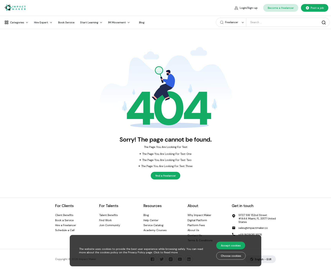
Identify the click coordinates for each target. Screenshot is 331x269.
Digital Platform (197, 220)
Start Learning (89, 22)
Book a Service (64, 220)
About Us (193, 230)
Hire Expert (41, 22)
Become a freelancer (281, 8)
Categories (17, 22)
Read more (171, 252)
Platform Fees (196, 225)
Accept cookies (231, 245)
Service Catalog (153, 225)
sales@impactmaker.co (253, 228)
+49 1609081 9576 (250, 234)
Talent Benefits (108, 215)
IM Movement (117, 22)
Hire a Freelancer (65, 225)
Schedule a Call (65, 230)
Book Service (66, 22)
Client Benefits (64, 215)
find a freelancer (165, 175)
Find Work (105, 220)
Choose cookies (231, 256)
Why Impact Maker (199, 215)
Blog (141, 22)
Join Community (109, 225)
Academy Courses (155, 230)
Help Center (150, 220)
